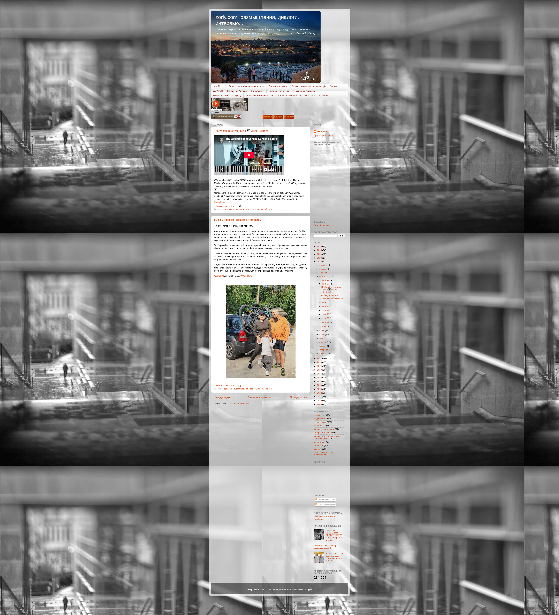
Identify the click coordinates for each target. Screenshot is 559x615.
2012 (319, 393)
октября (323, 273)
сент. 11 (326, 310)
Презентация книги (277, 86)
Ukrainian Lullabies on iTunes (259, 95)
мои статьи (319, 442)
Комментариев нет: (225, 206)
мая (321, 338)
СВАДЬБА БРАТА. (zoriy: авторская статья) (325, 546)
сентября (324, 276)
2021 (319, 358)
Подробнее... (220, 202)
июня (322, 334)
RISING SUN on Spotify (289, 95)
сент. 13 (326, 307)
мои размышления (254, 209)
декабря (323, 265)
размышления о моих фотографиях (324, 453)
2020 (319, 362)
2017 (319, 374)
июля (322, 330)
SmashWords (257, 91)
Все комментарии (326, 504)
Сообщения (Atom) (239, 403)
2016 (319, 378)
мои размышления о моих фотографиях (326, 437)
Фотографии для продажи (251, 86)
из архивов (226, 209)
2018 (319, 370)
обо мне (268, 209)
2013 (319, 389)
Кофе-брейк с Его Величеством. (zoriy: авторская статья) (334, 557)
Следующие (222, 397)
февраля (324, 350)
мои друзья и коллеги (324, 429)
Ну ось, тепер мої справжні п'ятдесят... (237, 219)
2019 (319, 366)
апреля (323, 342)
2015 (319, 381)
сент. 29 (326, 280)
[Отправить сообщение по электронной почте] (239, 206)
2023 (319, 258)
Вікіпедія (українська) (279, 91)
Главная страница (260, 397)
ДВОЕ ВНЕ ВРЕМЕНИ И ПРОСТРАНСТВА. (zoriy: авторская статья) (334, 535)
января (323, 353)
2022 (319, 262)
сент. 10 (326, 314)
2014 (319, 385)
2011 (319, 397)
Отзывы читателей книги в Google (309, 86)
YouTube (229, 86)
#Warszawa (246, 276)
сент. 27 (326, 284)
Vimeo (333, 86)
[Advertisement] (327, 478)
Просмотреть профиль (325, 135)
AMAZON (218, 91)
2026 (319, 246)
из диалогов (238, 209)
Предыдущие (298, 397)
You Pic (217, 86)
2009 (319, 404)
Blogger (308, 590)
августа (323, 327)
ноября (323, 269)
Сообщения (323, 499)
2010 (319, 401)
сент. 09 (326, 318)
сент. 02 (326, 322)
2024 (319, 254)
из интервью (320, 426)
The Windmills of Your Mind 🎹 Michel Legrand (241, 130)
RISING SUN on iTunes (316, 95)
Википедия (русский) (305, 91)
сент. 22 (326, 303)
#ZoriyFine (219, 276)
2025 (319, 250)
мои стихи (318, 445)
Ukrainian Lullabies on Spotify (227, 95)
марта (322, 346)
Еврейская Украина (237, 91)
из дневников (320, 422)
